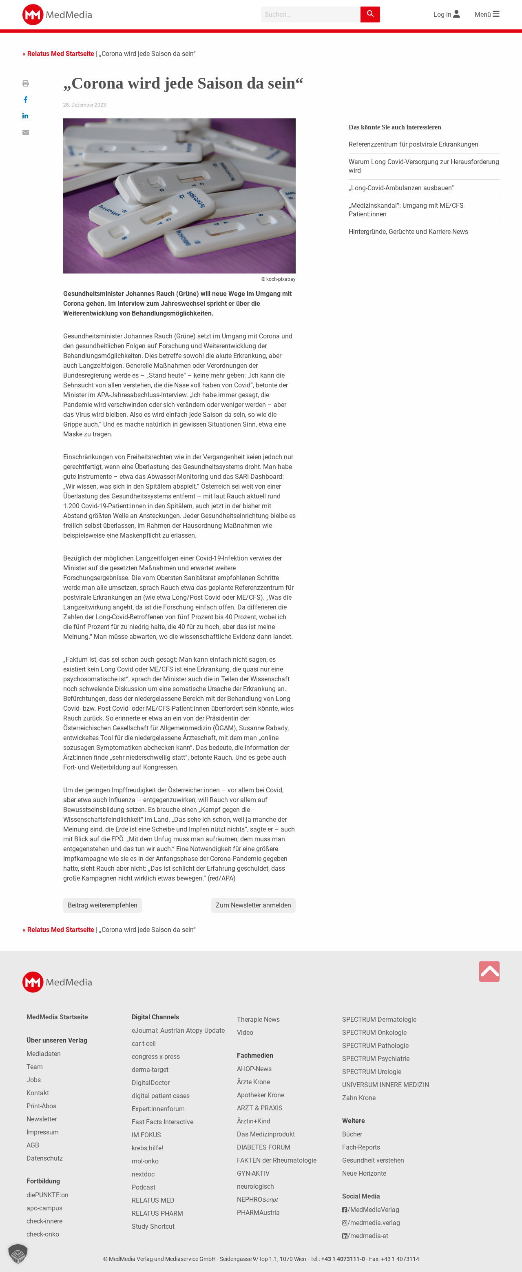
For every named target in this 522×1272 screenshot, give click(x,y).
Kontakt (38, 1093)
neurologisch (255, 1186)
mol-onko (145, 1161)
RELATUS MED (153, 1200)
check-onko (43, 1234)
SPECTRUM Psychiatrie (375, 1059)
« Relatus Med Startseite (58, 54)
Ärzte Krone (253, 1082)
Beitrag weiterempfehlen (102, 905)
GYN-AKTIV (253, 1173)
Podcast (143, 1187)
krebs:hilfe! (147, 1148)
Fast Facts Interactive (162, 1122)
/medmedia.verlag (373, 1223)
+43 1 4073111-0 (343, 1259)
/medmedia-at (367, 1236)
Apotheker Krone (260, 1095)
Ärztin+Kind (253, 1121)
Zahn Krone (359, 1098)
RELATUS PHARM (157, 1213)
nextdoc (143, 1174)
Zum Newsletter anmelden (253, 905)
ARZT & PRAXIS (260, 1108)
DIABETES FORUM (263, 1147)
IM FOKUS (146, 1135)
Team (35, 1067)
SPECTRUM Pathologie (375, 1046)
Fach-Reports (361, 1147)
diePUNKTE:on (48, 1195)
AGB (33, 1145)
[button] (18, 1254)
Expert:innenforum (158, 1109)
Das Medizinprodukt (266, 1134)
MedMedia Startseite (57, 1017)
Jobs (34, 1080)
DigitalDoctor (151, 1083)
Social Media (361, 1196)
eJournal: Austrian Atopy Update (178, 1030)
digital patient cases (161, 1096)
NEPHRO (257, 1199)
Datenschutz (45, 1158)
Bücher (352, 1134)
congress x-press (156, 1057)
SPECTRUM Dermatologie (379, 1019)
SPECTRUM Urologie (371, 1072)
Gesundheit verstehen (373, 1160)
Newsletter (42, 1119)
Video (245, 1032)
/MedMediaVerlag (373, 1210)
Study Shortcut (153, 1226)
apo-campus (44, 1208)
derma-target (150, 1070)
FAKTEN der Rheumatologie (276, 1160)
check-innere (44, 1221)
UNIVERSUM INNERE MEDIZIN (385, 1085)
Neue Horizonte (364, 1173)
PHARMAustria (258, 1212)
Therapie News (258, 1019)
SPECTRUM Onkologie (374, 1032)
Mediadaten (44, 1054)
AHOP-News (254, 1069)
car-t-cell (144, 1043)
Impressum (43, 1132)
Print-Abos (41, 1106)
